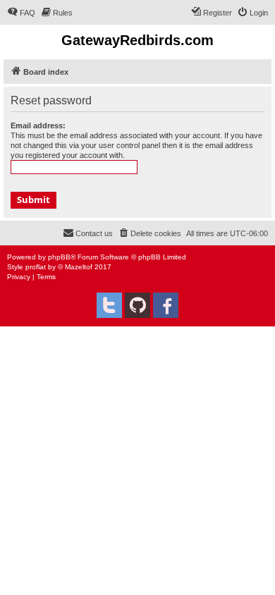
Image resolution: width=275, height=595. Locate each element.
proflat (35, 267)
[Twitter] (109, 305)
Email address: (38, 125)
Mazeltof (78, 267)
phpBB (59, 257)
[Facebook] (165, 305)
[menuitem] (21, 12)
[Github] (137, 305)
